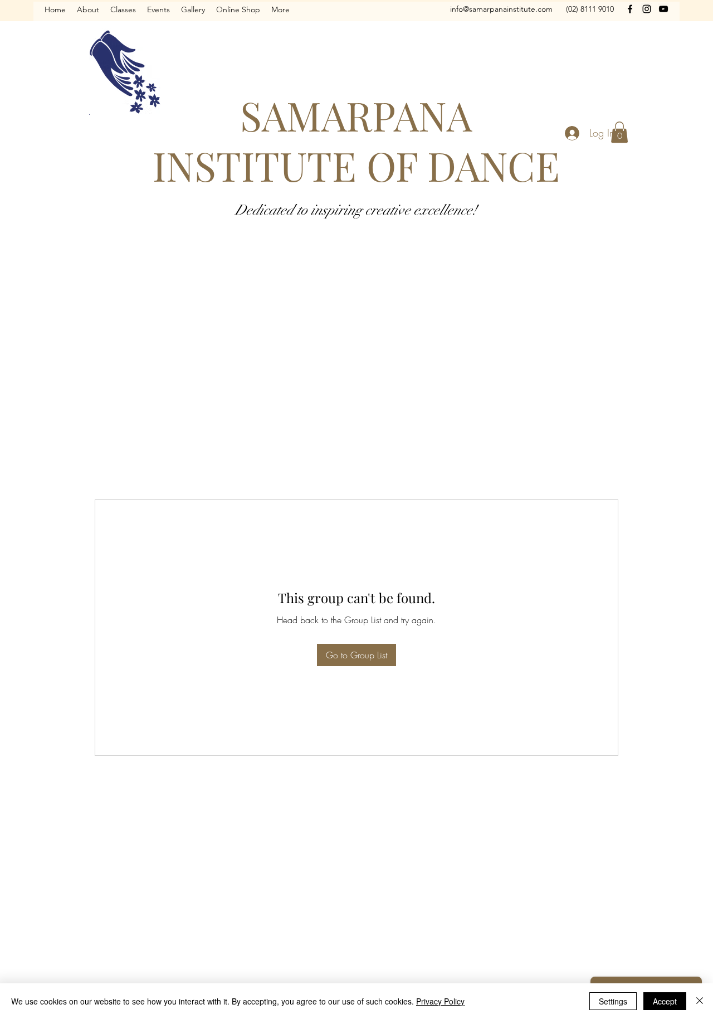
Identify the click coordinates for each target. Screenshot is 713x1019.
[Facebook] (630, 8)
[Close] (699, 1001)
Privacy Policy (440, 1001)
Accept (665, 1001)
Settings (613, 1001)
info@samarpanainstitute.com (501, 9)
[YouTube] (663, 8)
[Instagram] (646, 8)
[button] (619, 132)
